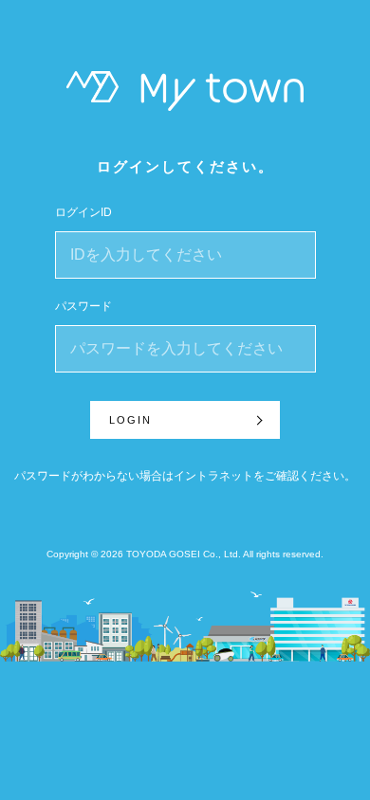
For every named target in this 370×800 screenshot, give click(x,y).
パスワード (83, 306)
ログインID (83, 212)
